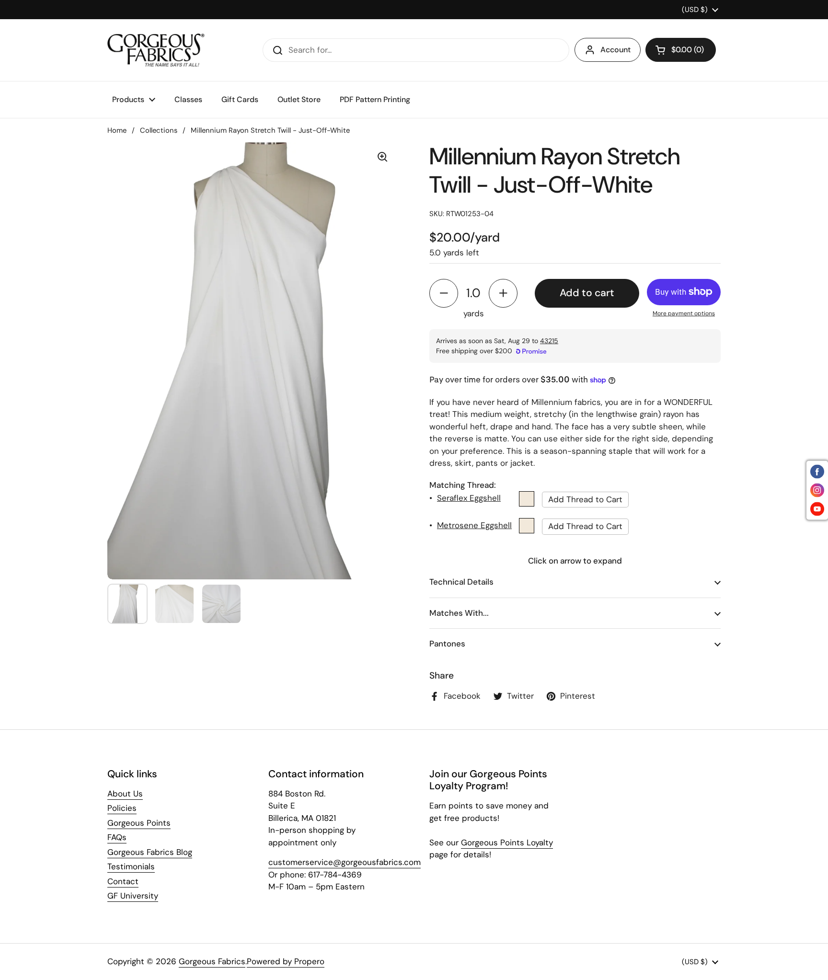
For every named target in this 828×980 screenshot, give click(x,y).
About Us (125, 793)
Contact (122, 881)
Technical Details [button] (461, 581)
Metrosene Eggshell (474, 525)
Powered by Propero (285, 961)
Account (615, 50)
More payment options (684, 313)
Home (116, 130)
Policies (122, 808)
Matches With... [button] (459, 613)
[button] (680, 50)
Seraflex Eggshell (469, 498)
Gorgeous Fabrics (212, 961)
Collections (158, 130)
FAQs (116, 837)
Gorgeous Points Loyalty (507, 842)
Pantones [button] (447, 643)
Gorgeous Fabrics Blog (149, 852)
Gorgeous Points (139, 823)
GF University (132, 895)
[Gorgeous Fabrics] (156, 50)
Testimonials (131, 866)
